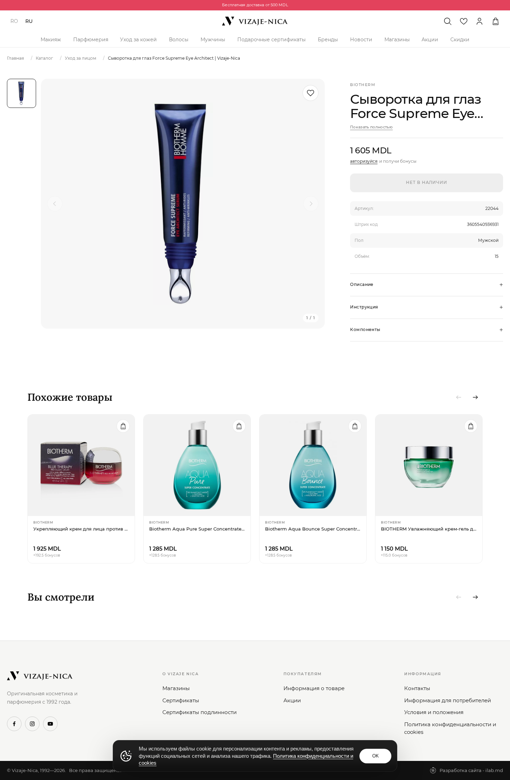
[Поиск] (447, 21)
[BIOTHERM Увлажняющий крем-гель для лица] (428, 465)
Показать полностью (371, 127)
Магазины (397, 39)
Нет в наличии (426, 182)
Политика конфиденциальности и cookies (450, 728)
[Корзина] (495, 21)
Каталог (44, 58)
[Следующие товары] (475, 397)
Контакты (417, 688)
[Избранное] (463, 21)
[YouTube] (50, 724)
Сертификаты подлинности (199, 712)
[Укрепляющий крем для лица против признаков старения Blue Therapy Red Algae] (81, 465)
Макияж (51, 39)
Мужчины (213, 39)
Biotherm (362, 84)
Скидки (459, 39)
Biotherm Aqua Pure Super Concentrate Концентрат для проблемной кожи (197, 529)
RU (29, 21)
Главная (15, 58)
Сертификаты (180, 700)
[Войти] (479, 21)
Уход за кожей (138, 39)
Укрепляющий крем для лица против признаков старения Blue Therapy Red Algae (81, 529)
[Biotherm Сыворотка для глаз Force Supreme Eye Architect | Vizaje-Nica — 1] (21, 93)
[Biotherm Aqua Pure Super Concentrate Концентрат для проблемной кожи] (197, 465)
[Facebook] (14, 724)
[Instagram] (32, 724)
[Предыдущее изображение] (54, 203)
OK (375, 755)
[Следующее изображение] (310, 203)
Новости (361, 39)
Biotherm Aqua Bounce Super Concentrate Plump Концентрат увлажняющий (313, 529)
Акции (430, 39)
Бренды (328, 39)
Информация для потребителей (447, 700)
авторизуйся (363, 161)
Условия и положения (434, 712)
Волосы (178, 39)
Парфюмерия (90, 39)
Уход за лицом (80, 58)
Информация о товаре (314, 688)
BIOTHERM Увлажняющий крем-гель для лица (429, 529)
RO (14, 21)
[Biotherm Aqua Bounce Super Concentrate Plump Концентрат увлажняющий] (313, 465)
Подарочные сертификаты (271, 39)
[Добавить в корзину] (123, 426)
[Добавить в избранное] (310, 93)
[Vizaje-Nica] (255, 21)
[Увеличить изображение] (183, 204)
